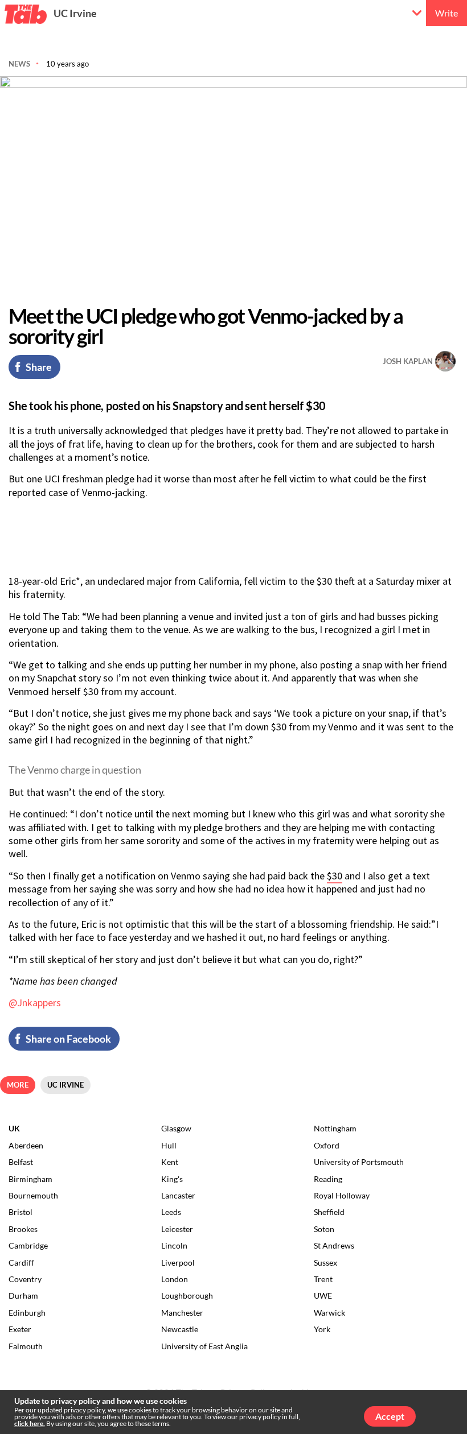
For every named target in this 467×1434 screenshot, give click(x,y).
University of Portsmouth (359, 1162)
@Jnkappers (35, 1002)
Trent (323, 1279)
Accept (389, 1416)
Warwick (329, 1312)
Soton (324, 1229)
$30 (334, 875)
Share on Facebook (68, 1038)
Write (446, 12)
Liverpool (178, 1262)
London (174, 1279)
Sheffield (329, 1212)
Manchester (182, 1312)
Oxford (326, 1145)
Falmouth (26, 1346)
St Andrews (334, 1245)
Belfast (21, 1162)
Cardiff (21, 1262)
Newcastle (179, 1329)
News (19, 63)
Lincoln (174, 1245)
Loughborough (187, 1295)
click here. (29, 1423)
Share (39, 367)
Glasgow (176, 1128)
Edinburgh (27, 1312)
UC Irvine (75, 13)
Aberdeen (26, 1145)
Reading (328, 1179)
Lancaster (178, 1195)
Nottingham (335, 1128)
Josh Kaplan (408, 361)
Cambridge (28, 1245)
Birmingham (30, 1179)
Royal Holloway (342, 1195)
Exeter (20, 1329)
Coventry (25, 1279)
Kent (169, 1162)
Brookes (23, 1229)
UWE (323, 1295)
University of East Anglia (204, 1346)
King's (172, 1179)
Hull (169, 1145)
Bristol (20, 1212)
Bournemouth (33, 1195)
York (322, 1329)
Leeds (171, 1212)
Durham (23, 1295)
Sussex (325, 1262)
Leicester (177, 1229)
